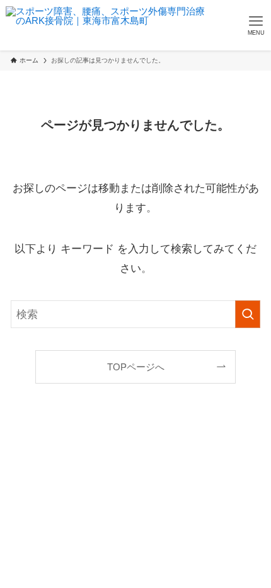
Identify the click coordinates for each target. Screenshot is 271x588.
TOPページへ (135, 367)
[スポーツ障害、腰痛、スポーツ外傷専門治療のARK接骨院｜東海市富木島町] (105, 25)
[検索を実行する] (247, 314)
